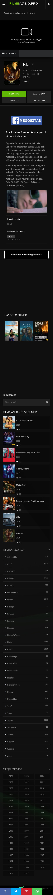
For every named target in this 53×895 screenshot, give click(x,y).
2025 (26, 776)
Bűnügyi (10, 578)
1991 (42, 843)
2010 (26, 807)
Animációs (11, 571)
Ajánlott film (12, 557)
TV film (10, 735)
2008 (11, 813)
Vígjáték (10, 742)
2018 (42, 788)
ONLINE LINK (39, 100)
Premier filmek (13, 685)
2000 (42, 825)
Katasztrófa (12, 664)
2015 (42, 794)
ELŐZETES (14, 100)
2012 (42, 800)
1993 (11, 843)
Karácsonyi (12, 656)
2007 (26, 813)
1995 (26, 837)
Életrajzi (10, 607)
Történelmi (11, 727)
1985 (42, 855)
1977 (26, 873)
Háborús (10, 628)
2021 (42, 782)
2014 (11, 800)
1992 (26, 843)
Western (10, 749)
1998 (26, 831)
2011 (11, 807)
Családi (10, 585)
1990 (11, 849)
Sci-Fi (9, 706)
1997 (42, 831)
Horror (9, 642)
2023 (11, 782)
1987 (11, 855)
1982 (42, 861)
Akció (9, 564)
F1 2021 (10, 614)
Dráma (25, 81)
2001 (26, 825)
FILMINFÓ (14, 94)
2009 (42, 807)
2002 (11, 825)
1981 (11, 867)
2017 (11, 794)
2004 (26, 819)
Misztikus (11, 678)
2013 (26, 800)
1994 (42, 837)
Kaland (10, 649)
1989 (26, 849)
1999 (11, 831)
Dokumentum (13, 592)
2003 (42, 819)
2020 (11, 788)
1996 (11, 837)
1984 (11, 861)
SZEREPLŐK (39, 94)
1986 (26, 855)
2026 (11, 776)
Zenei (9, 756)
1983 (26, 861)
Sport (9, 713)
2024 (42, 776)
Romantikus (12, 699)
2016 (26, 794)
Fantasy (10, 621)
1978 (11, 873)
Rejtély (10, 692)
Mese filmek (12, 671)
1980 (26, 867)
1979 (42, 867)
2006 (42, 813)
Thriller (10, 720)
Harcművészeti (13, 635)
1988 (42, 849)
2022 (26, 782)
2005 (11, 819)
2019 (26, 788)
